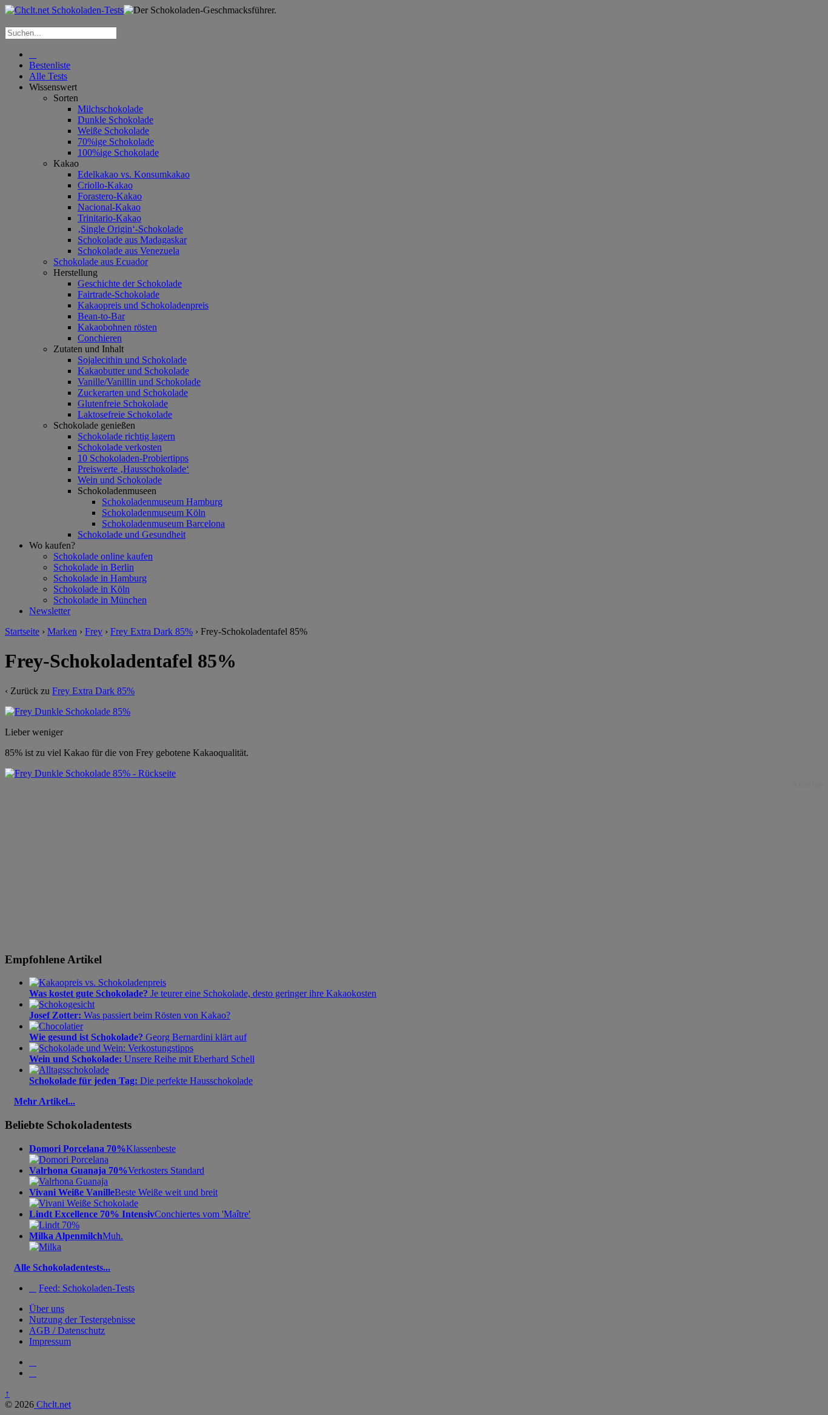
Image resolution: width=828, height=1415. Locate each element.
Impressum (50, 1341)
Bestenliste (49, 65)
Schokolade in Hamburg (100, 578)
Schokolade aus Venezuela (128, 251)
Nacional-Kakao (109, 207)
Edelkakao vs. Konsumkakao (134, 174)
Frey (93, 631)
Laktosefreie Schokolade (125, 414)
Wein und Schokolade (120, 480)
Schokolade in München (100, 600)
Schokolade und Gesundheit (131, 534)
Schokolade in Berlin (93, 567)
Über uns (46, 1308)
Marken (62, 631)
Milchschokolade (110, 109)
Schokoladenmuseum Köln (153, 512)
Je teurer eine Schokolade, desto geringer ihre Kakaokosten (202, 993)
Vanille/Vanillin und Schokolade (139, 381)
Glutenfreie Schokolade (123, 403)
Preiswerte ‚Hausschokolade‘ (133, 469)
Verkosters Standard (116, 1170)
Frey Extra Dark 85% (151, 631)
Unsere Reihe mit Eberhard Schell (142, 1059)
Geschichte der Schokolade (130, 283)
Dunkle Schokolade (115, 120)
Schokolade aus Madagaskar (132, 240)
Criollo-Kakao (105, 185)
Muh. (76, 1236)
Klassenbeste (102, 1148)
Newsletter (49, 611)
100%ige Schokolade (118, 152)
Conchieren (100, 338)
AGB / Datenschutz (67, 1330)
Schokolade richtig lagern (126, 436)
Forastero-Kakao (110, 196)
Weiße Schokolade (113, 130)
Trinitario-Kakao (109, 218)
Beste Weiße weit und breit (123, 1192)
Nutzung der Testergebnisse (82, 1319)
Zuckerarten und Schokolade (133, 392)
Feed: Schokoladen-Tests (87, 1288)
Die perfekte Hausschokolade (141, 1080)
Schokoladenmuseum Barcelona (163, 523)
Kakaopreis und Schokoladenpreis (143, 305)
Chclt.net (52, 1404)
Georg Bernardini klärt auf (138, 1037)
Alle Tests (48, 76)
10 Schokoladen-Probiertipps (133, 458)
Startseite (22, 631)
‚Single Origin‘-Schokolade (130, 229)
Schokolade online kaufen (103, 556)
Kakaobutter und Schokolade (133, 371)
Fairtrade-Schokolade (118, 294)
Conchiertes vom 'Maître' (139, 1214)
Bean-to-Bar (101, 316)
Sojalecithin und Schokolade (132, 360)
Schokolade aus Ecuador (100, 261)
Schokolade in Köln (91, 589)
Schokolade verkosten (120, 447)
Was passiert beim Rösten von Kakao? (129, 1015)
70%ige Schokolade (116, 141)
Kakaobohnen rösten (117, 327)
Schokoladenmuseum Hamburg (162, 502)
